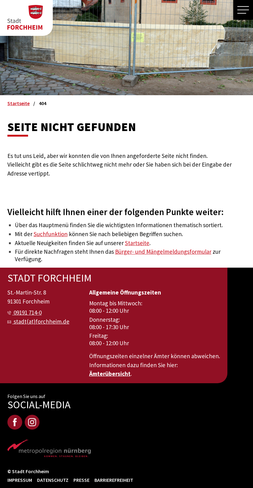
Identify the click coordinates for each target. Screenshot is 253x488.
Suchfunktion (51, 234)
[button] (243, 10)
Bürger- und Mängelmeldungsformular (163, 251)
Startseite (137, 243)
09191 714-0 (28, 312)
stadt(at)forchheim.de (41, 321)
